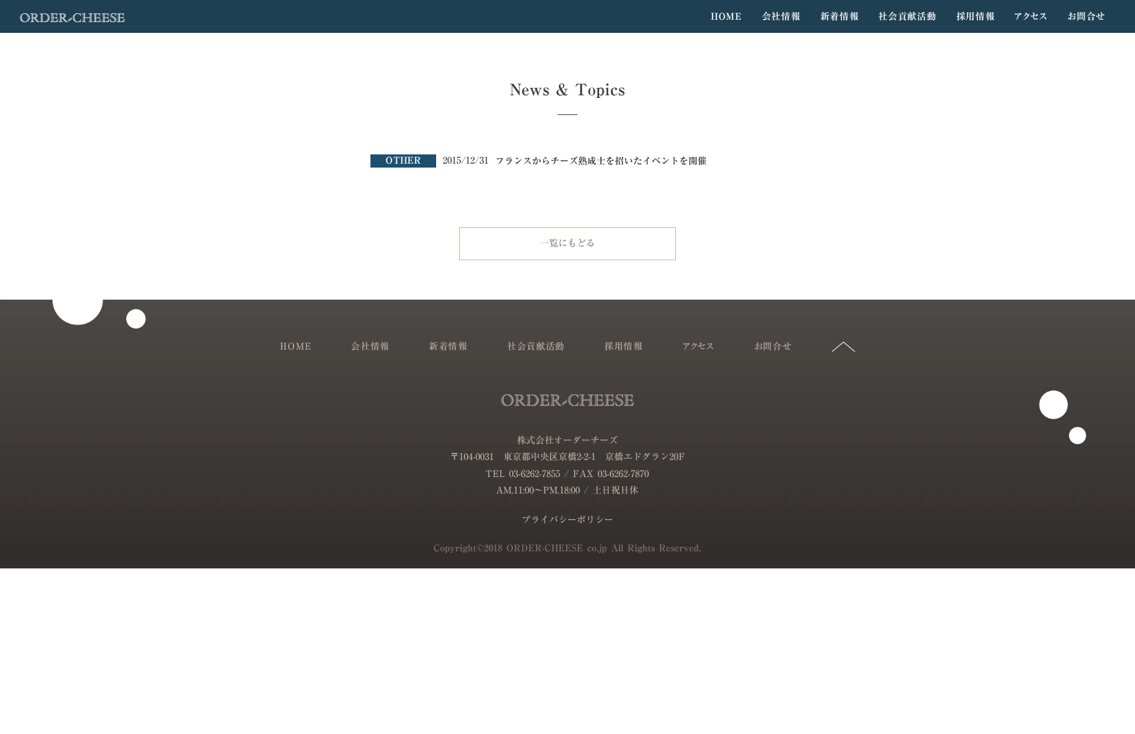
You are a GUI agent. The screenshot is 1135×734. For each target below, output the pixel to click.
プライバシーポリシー (567, 520)
